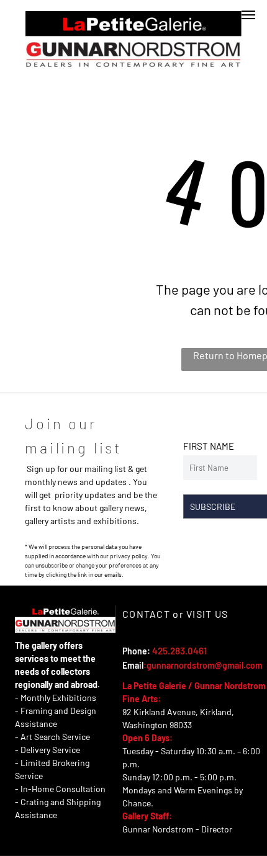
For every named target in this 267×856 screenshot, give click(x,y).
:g (147, 665)
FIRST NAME (208, 446)
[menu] (248, 14)
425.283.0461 (179, 650)
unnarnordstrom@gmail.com (207, 665)
